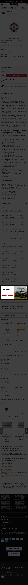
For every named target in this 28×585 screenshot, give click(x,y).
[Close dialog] (26, 287)
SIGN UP (7, 295)
